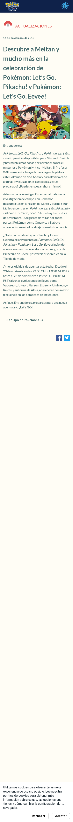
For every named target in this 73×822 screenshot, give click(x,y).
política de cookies (16, 795)
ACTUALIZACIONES (33, 26)
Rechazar (38, 816)
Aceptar (61, 816)
